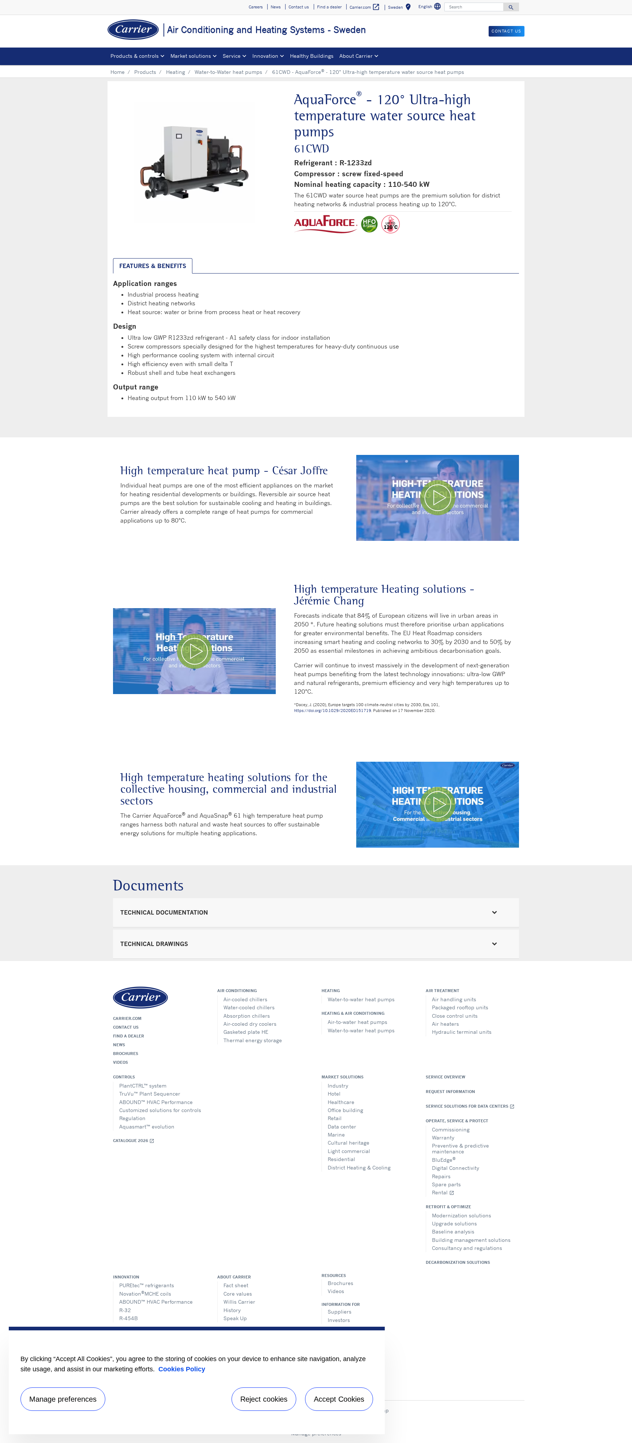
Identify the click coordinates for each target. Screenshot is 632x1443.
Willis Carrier (239, 1302)
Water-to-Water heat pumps (228, 72)
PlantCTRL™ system (142, 1085)
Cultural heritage (348, 1142)
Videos (120, 1062)
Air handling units (454, 999)
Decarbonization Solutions (458, 1262)
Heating (175, 72)
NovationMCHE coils (145, 1293)
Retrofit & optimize (448, 1206)
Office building (345, 1110)
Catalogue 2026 (133, 1141)
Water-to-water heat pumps (361, 999)
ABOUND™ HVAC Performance (156, 1102)
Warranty (443, 1137)
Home (117, 72)
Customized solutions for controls (160, 1110)
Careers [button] (256, 7)
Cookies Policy (181, 1369)
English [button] (430, 7)
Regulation (132, 1118)
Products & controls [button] (134, 56)
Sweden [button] (401, 8)
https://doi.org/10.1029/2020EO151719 (332, 710)
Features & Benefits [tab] (152, 266)
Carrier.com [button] (365, 7)
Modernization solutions (461, 1215)
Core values (237, 1294)
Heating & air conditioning (352, 1013)
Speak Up (235, 1318)
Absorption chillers (246, 1016)
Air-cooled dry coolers (249, 1024)
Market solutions (342, 1077)
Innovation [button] (265, 56)
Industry (338, 1085)
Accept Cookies (339, 1399)
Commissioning (451, 1129)
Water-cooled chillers (249, 1007)
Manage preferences (63, 1399)
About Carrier (234, 1277)
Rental (443, 1192)
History (232, 1310)
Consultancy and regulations (467, 1248)
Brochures (125, 1053)
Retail (335, 1118)
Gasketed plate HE (245, 1032)
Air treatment (442, 990)
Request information (450, 1091)
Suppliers (339, 1311)
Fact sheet (235, 1285)
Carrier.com (127, 1018)
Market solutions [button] (190, 56)
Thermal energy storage (252, 1040)
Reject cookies (263, 1399)
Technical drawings (154, 943)
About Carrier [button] (356, 56)
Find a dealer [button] (329, 7)
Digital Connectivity (455, 1168)
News (119, 1044)
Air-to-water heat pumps (357, 1022)
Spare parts (446, 1184)
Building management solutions (471, 1240)
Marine (336, 1134)
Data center (342, 1126)
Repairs (441, 1176)
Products (145, 72)
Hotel (334, 1093)
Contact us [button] (299, 7)
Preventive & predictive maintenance (460, 1148)
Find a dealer (128, 1036)
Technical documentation (164, 912)
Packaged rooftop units (460, 1007)
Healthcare (341, 1102)
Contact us (126, 1027)
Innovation (126, 1277)
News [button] (276, 7)
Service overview (445, 1077)
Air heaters (445, 1024)
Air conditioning (237, 990)
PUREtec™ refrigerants (146, 1285)
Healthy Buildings (312, 56)
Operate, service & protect (457, 1120)
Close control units (455, 1016)
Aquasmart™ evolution (146, 1126)
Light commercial (349, 1151)
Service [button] (232, 56)
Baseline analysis (453, 1231)
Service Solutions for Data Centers (470, 1106)
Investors (339, 1320)
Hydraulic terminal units (462, 1032)
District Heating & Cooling (359, 1167)
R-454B (128, 1318)
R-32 (125, 1310)
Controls (124, 1077)
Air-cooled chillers (245, 999)
